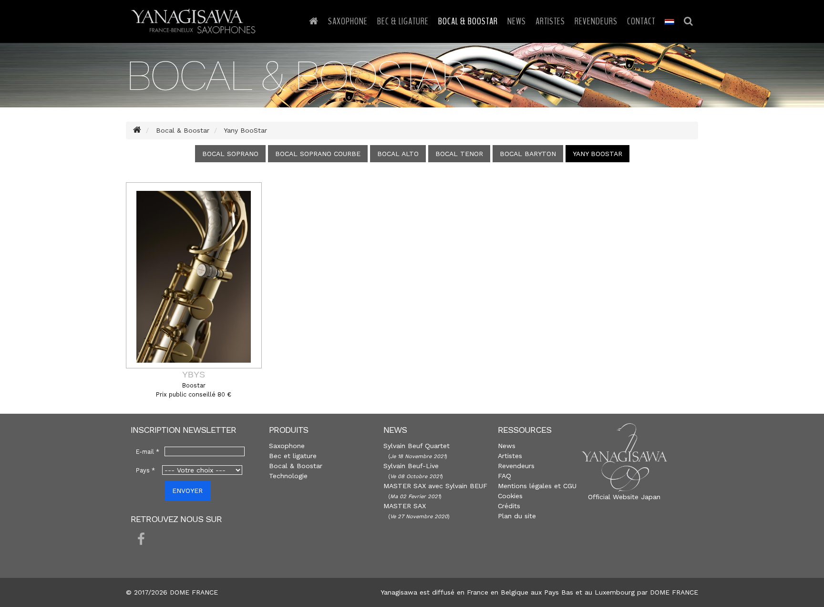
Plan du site (517, 516)
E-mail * (147, 451)
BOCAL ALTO (398, 153)
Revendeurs (596, 21)
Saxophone (348, 21)
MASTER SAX (404, 506)
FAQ (504, 476)
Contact (641, 21)
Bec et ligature (293, 456)
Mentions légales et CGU (537, 486)
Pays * (145, 470)
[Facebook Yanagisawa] (141, 539)
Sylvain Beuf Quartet (416, 446)
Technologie (288, 476)
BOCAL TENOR (459, 153)
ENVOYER (187, 490)
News (516, 21)
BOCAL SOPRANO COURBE (317, 153)
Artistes (550, 21)
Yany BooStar (597, 153)
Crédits (509, 506)
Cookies (510, 496)
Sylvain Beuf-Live (411, 466)
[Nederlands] (669, 21)
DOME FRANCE (674, 592)
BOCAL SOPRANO (230, 153)
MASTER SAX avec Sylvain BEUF (435, 486)
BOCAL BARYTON (528, 153)
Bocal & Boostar (468, 21)
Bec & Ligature (403, 21)
